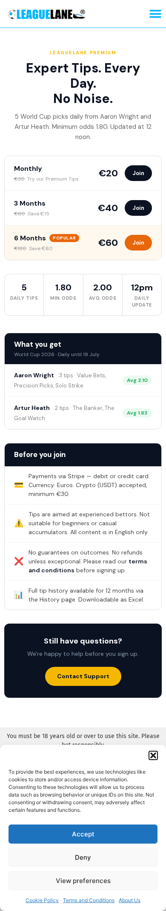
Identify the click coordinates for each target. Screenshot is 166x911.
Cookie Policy (42, 900)
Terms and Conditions (88, 900)
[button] (153, 755)
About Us (129, 900)
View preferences (83, 881)
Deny (83, 857)
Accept (83, 834)
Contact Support (83, 676)
